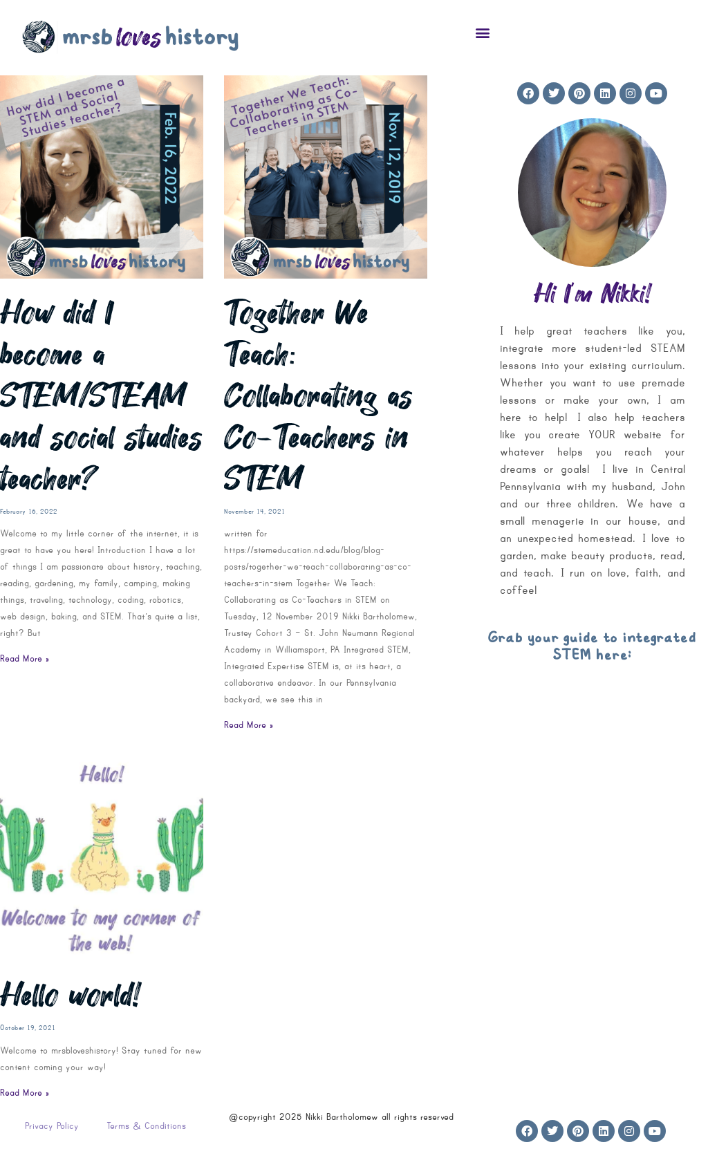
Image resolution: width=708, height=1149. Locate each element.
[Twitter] (554, 93)
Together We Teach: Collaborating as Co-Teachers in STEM (318, 396)
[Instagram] (631, 93)
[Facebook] (528, 93)
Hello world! (70, 995)
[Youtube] (656, 93)
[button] (483, 32)
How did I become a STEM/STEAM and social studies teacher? (101, 396)
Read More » (24, 658)
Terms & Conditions (146, 1126)
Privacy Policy (52, 1126)
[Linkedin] (605, 93)
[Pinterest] (579, 93)
